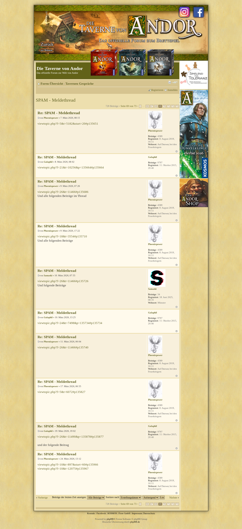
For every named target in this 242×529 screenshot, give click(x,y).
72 (173, 106)
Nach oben (177, 151)
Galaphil (48, 161)
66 (147, 106)
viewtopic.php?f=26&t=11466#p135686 (63, 192)
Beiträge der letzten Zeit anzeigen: (69, 497)
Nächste (173, 497)
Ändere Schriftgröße (175, 82)
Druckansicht (169, 82)
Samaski (48, 275)
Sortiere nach (113, 497)
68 (156, 106)
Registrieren (157, 90)
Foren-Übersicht (52, 83)
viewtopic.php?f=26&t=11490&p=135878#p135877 (71, 436)
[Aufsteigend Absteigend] (153, 497)
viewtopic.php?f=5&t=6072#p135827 (61, 392)
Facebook (101, 513)
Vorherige (43, 497)
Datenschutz (149, 513)
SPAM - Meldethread (55, 100)
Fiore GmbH (124, 513)
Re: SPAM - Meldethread (59, 113)
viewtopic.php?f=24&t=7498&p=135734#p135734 (70, 323)
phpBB (110, 519)
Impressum (137, 513)
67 (151, 106)
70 (164, 106)
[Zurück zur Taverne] (46, 46)
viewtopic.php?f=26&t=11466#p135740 (63, 347)
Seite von (128, 106)
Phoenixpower (51, 117)
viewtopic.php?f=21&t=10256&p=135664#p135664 (71, 167)
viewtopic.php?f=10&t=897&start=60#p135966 (68, 464)
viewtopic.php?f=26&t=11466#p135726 (63, 281)
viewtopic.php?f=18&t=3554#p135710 (62, 236)
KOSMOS (112, 513)
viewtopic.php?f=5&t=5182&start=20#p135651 (68, 123)
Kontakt (91, 513)
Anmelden (172, 90)
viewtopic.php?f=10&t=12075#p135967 (63, 468)
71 (168, 106)
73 (177, 106)
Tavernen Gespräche (79, 83)
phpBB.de (135, 522)
